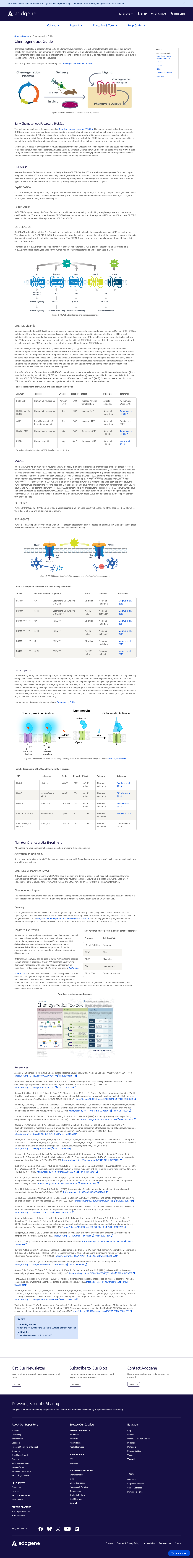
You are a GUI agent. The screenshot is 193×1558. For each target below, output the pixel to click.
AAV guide (73, 968)
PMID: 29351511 (67, 1076)
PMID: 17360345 (65, 1087)
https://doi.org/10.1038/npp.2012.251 (32, 1148)
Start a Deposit (18, 1515)
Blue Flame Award (20, 1455)
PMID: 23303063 (61, 1148)
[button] (126, 13)
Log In (144, 14)
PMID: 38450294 (121, 1111)
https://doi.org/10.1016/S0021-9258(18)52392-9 (92, 1273)
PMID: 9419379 (126, 1119)
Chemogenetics (76, 1475)
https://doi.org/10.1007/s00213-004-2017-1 (35, 1134)
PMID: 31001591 (122, 1311)
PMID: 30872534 (64, 1212)
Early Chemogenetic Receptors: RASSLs (164, 57)
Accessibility (149, 1543)
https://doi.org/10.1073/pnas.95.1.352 (98, 1119)
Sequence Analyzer (135, 1484)
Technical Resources (21, 1495)
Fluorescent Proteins (79, 1487)
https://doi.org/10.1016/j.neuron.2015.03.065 (35, 1299)
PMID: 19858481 (88, 1172)
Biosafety (16, 1451)
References (160, 76)
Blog (129, 1430)
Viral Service (17, 1499)
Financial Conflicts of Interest (25, 1447)
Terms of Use (165, 1543)
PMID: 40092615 (88, 1183)
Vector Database (134, 1488)
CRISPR (73, 1479)
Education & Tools (103, 25)
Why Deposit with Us (21, 1511)
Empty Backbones (77, 1483)
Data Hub (131, 1479)
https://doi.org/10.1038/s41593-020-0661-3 (84, 1227)
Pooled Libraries (77, 1447)
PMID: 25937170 (68, 1299)
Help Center (135, 25)
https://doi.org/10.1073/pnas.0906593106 (57, 1172)
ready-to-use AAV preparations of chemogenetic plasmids (62, 918)
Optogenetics (75, 1491)
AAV (71, 1459)
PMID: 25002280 (77, 1264)
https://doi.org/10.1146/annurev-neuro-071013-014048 (40, 1264)
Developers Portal (135, 1492)
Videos (130, 1455)
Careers (15, 1459)
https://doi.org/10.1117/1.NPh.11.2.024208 (76, 1256)
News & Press (18, 1467)
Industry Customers (20, 1463)
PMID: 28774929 (112, 1160)
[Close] (183, 3)
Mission (15, 1430)
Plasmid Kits (75, 1443)
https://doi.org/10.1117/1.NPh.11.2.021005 (89, 1111)
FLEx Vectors (20, 973)
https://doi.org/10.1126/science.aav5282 (33, 1212)
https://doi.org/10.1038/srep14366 (102, 1282)
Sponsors (16, 1443)
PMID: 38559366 (107, 1256)
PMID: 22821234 (103, 1236)
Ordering (15, 1491)
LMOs (158, 69)
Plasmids (74, 1439)
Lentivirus (74, 1463)
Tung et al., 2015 (124, 813)
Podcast (131, 1443)
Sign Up (17, 1384)
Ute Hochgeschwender (117, 759)
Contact (109, 1543)
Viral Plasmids (76, 1499)
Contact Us (133, 1384)
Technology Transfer (21, 1475)
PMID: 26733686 (126, 1099)
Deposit (74, 25)
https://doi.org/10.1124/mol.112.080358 (72, 1236)
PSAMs (159, 65)
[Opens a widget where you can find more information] (179, 1553)
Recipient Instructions (21, 1471)
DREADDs (160, 62)
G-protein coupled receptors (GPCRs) (76, 129)
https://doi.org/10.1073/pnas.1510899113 (95, 1099)
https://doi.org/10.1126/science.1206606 (94, 1201)
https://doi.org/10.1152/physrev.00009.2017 (35, 1076)
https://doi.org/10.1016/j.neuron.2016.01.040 (103, 1241)
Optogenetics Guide (66, 702)
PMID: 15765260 (66, 1134)
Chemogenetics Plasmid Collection (78, 63)
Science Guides (21, 36)
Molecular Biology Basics (138, 1439)
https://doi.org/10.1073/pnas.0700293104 (34, 1087)
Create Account (158, 14)
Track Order (179, 14)
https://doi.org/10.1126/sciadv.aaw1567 (92, 1311)
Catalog (51, 25)
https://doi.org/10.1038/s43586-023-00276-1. (84, 1192)
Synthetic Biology (77, 1495)
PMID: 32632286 (116, 1227)
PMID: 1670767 (125, 1273)
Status (178, 1543)
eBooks (130, 1435)
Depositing (16, 1487)
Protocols (131, 1447)
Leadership (16, 1435)
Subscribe (75, 1384)
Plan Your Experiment (164, 73)
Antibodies (74, 1435)
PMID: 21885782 (124, 1201)
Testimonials (17, 1439)
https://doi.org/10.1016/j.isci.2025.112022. (57, 1183)
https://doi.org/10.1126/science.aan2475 (81, 1160)
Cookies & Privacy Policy (128, 1543)
